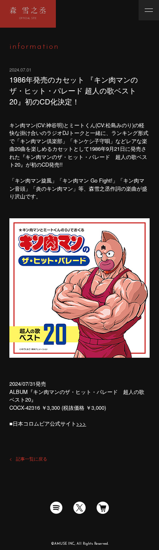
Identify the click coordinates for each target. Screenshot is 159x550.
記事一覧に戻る (31, 458)
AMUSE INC (64, 544)
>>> (81, 423)
